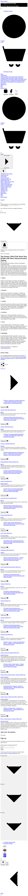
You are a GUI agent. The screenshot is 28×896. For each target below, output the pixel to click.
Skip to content (4, 1)
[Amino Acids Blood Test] (14, 473)
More (3, 784)
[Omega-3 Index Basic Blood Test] (14, 403)
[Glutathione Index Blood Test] (14, 543)
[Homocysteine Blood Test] (14, 508)
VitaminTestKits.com (5, 348)
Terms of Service (13, 753)
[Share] (3, 364)
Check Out (4, 247)
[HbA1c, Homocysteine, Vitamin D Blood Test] (14, 711)
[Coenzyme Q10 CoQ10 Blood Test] (14, 491)
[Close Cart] (1, 203)
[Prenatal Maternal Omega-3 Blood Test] (14, 455)
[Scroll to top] (1, 894)
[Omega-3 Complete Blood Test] (14, 437)
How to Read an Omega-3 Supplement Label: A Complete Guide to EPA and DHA (13, 358)
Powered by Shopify (8, 843)
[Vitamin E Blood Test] (14, 594)
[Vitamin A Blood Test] (14, 577)
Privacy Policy (4, 753)
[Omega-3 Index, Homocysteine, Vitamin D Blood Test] (14, 666)
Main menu (4, 755)
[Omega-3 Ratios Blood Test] (14, 420)
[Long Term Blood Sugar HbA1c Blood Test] (14, 560)
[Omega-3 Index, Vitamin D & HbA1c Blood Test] (14, 689)
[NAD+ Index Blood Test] (14, 525)
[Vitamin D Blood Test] (14, 611)
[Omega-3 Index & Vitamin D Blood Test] (14, 644)
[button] (14, 79)
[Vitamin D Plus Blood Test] (14, 628)
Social (3, 812)
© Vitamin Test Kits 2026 (9, 842)
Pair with (4, 212)
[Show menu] (1, 8)
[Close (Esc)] (1, 859)
